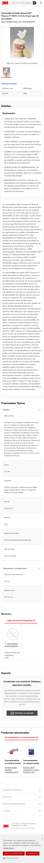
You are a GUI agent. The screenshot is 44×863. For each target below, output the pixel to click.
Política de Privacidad (28, 823)
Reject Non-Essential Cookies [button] (14, 853)
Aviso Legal (15, 823)
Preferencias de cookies (19, 825)
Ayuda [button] (6, 811)
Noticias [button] (8, 797)
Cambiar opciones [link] (9, 84)
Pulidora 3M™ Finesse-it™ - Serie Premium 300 (31, 770)
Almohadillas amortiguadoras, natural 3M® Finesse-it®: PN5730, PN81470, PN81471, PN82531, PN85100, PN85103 (13, 645)
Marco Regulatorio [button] (14, 804)
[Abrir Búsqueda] (41, 3)
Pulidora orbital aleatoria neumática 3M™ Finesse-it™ (11, 770)
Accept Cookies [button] (32, 853)
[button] (10, 858)
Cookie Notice (8, 848)
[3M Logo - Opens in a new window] (5, 3)
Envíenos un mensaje (24, 713)
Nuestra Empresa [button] (12, 790)
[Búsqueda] (34, 3)
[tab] (21, 620)
